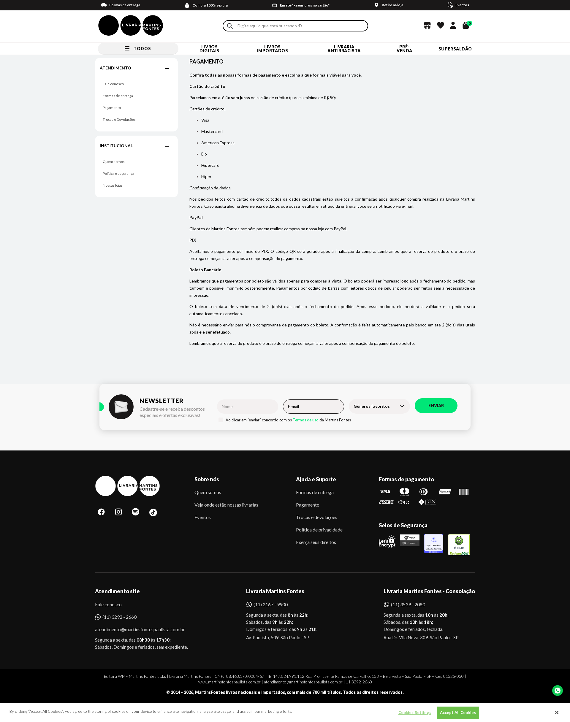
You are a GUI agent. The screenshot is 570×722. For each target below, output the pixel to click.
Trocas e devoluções (316, 517)
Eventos (202, 517)
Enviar (436, 405)
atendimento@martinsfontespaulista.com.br (134, 629)
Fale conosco (113, 84)
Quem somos (114, 161)
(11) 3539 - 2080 (408, 604)
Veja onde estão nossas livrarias (226, 504)
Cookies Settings (414, 712)
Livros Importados (272, 49)
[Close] (556, 712)
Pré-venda (404, 49)
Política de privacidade (319, 529)
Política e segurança (118, 173)
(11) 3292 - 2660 (119, 617)
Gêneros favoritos (372, 406)
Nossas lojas (113, 185)
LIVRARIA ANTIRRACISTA (344, 49)
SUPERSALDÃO (455, 49)
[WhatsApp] (557, 690)
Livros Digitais (209, 49)
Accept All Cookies (458, 712)
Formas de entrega (118, 95)
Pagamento (112, 107)
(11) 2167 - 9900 (271, 604)
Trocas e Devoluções (119, 119)
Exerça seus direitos (316, 542)
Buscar (230, 26)
